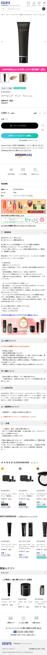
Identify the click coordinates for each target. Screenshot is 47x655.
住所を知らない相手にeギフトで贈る (19, 135)
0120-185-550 (25, 631)
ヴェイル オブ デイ (9, 602)
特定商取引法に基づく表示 (37, 649)
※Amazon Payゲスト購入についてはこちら (16, 150)
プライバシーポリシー (8, 649)
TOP (2, 14)
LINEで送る (11, 174)
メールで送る (23, 174)
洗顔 (21, 14)
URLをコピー (35, 174)
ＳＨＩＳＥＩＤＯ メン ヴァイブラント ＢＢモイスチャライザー (27, 546)
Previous (2, 41)
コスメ (8, 14)
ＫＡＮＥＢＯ (5, 92)
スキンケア (14, 14)
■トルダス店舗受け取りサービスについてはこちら (18, 226)
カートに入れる (19, 125)
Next (44, 41)
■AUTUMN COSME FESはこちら (12, 215)
